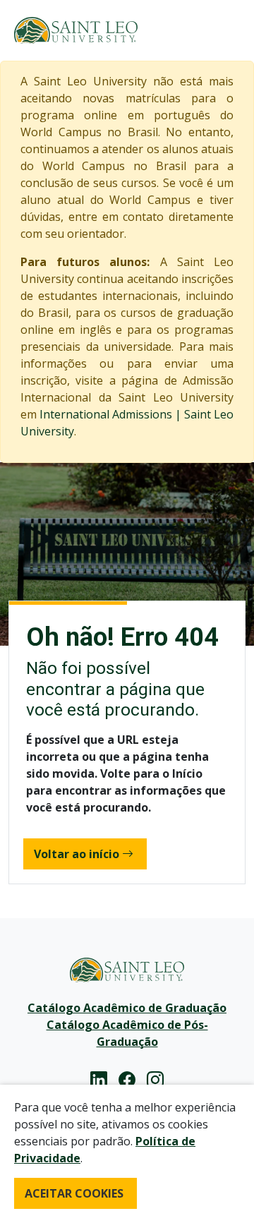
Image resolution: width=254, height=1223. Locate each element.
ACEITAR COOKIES (74, 1193)
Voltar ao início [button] (76, 854)
